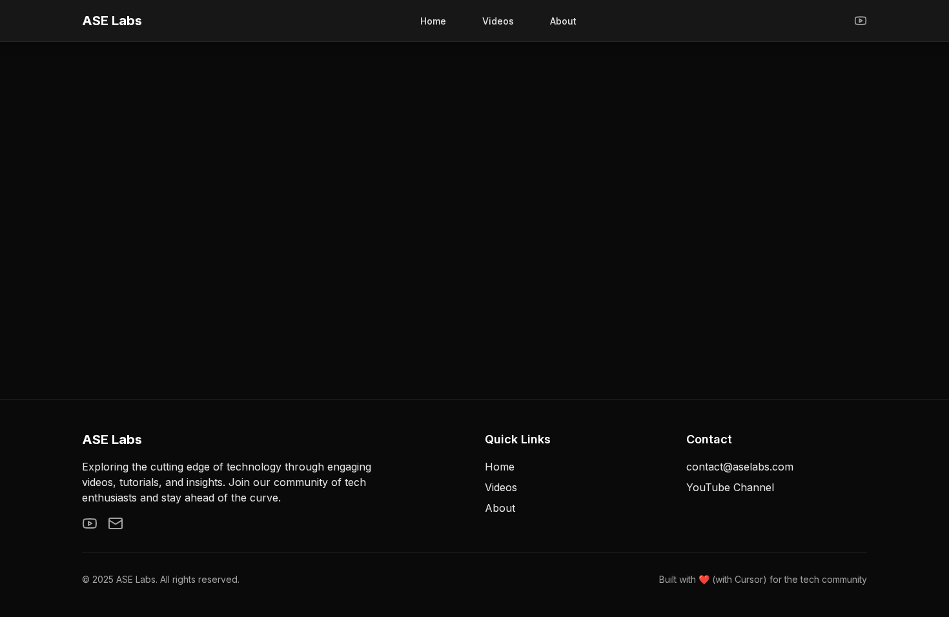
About (563, 20)
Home (433, 20)
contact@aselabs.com (739, 466)
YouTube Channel (730, 487)
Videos (498, 20)
